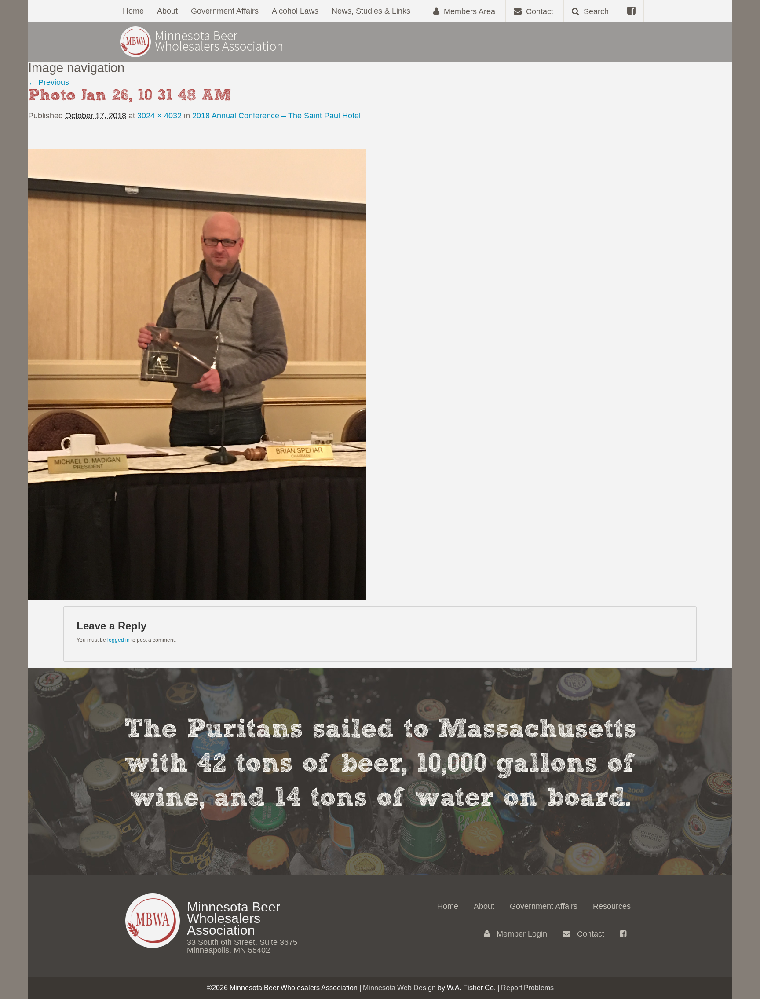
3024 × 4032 (159, 115)
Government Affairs (225, 11)
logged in (118, 640)
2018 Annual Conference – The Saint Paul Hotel (276, 115)
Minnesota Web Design (399, 988)
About (167, 11)
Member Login (520, 933)
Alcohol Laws (295, 11)
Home (133, 11)
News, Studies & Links (371, 11)
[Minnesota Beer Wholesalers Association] (202, 41)
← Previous (48, 82)
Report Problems (527, 988)
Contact (589, 933)
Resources (612, 906)
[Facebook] (631, 11)
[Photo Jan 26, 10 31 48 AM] (197, 374)
